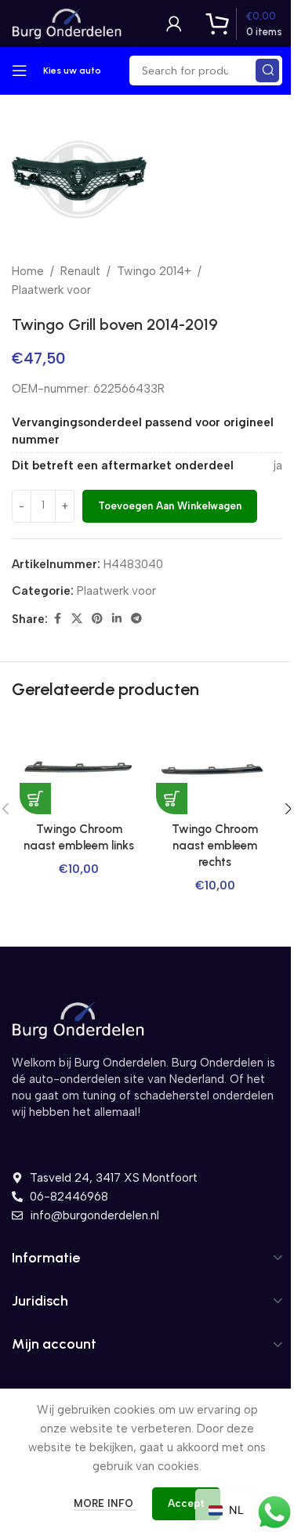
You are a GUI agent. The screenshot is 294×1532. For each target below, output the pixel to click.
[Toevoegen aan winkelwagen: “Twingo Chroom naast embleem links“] (35, 798)
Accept (186, 1503)
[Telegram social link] (136, 619)
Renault (80, 271)
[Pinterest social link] (97, 619)
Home (28, 271)
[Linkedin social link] (116, 619)
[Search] (267, 70)
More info (105, 1503)
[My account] (174, 23)
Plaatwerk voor (51, 290)
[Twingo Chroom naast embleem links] (79, 769)
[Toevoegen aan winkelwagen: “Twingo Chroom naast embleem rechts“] (171, 798)
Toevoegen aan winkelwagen (169, 506)
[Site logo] (67, 23)
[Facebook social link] (57, 619)
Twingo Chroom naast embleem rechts (215, 845)
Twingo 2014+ (154, 271)
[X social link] (77, 619)
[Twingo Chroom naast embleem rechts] (215, 769)
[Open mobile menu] (19, 70)
